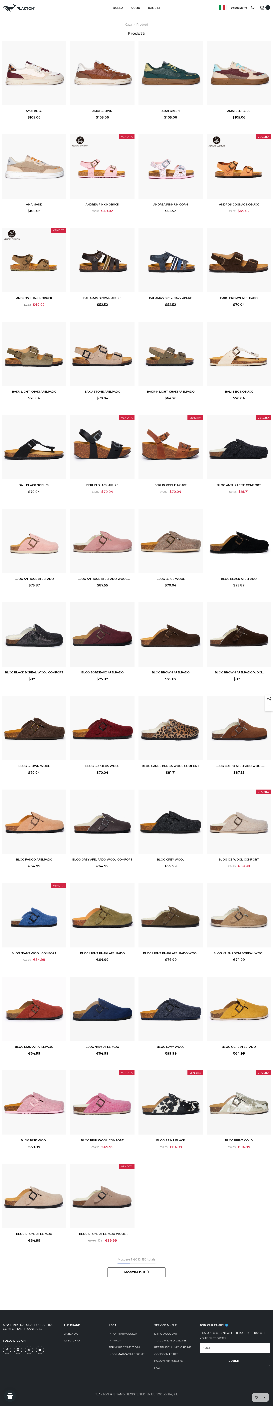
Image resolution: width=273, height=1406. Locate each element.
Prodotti (142, 24)
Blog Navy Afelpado (102, 1047)
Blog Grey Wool (170, 859)
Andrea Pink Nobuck (102, 204)
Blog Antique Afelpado (34, 579)
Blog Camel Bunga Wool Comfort (170, 766)
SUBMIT (234, 1361)
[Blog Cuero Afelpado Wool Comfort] (239, 728)
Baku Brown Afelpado (239, 298)
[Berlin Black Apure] (102, 447)
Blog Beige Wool (170, 579)
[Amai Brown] (102, 73)
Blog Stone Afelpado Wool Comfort (102, 1234)
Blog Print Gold (239, 1140)
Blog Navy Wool (170, 1047)
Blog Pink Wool (34, 1140)
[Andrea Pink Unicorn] (170, 166)
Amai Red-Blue (238, 111)
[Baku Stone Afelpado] (102, 354)
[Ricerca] (253, 7)
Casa (128, 24)
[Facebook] (7, 1350)
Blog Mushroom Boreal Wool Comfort (238, 953)
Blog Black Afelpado (239, 579)
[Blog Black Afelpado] (239, 541)
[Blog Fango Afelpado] (34, 822)
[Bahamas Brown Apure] (102, 260)
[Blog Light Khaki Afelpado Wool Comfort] (170, 915)
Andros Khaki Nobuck (34, 298)
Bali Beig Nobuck (239, 391)
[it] (222, 7)
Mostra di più (136, 1272)
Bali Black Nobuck (34, 485)
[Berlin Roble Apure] (170, 447)
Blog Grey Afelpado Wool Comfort (102, 859)
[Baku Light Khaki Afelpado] (34, 354)
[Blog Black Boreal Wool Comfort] (34, 634)
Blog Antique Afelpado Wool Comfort (102, 579)
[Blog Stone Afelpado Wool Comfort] (102, 1196)
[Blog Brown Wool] (34, 728)
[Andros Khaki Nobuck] (34, 260)
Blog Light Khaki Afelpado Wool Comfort (170, 953)
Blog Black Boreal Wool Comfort (34, 672)
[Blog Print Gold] (239, 1102)
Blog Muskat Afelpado (34, 1047)
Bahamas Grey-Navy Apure (170, 298)
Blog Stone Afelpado (34, 1234)
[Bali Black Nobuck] (34, 447)
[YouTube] (40, 1350)
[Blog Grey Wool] (170, 822)
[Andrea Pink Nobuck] (102, 166)
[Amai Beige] (34, 73)
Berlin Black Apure (102, 485)
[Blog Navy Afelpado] (102, 1009)
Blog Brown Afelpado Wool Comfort (239, 673)
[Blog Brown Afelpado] (170, 634)
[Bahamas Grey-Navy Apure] (170, 260)
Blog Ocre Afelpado (239, 1047)
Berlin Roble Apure (170, 485)
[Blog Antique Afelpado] (34, 541)
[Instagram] (18, 1350)
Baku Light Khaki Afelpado (34, 391)
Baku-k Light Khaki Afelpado (170, 391)
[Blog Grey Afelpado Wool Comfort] (102, 822)
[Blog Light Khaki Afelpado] (102, 915)
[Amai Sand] (34, 166)
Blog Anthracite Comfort (239, 485)
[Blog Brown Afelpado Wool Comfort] (239, 634)
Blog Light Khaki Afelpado (102, 953)
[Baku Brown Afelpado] (239, 260)
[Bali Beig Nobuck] (239, 354)
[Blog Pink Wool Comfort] (102, 1102)
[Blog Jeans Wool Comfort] (34, 915)
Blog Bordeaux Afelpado (102, 672)
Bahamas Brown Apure (102, 298)
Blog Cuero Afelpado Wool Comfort (238, 766)
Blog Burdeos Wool (102, 766)
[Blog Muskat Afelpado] (34, 1009)
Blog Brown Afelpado (170, 672)
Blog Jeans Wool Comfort (34, 953)
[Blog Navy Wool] (170, 1009)
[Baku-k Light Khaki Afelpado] (170, 354)
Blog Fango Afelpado (34, 859)
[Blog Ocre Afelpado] (239, 1009)
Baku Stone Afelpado (102, 391)
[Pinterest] (29, 1350)
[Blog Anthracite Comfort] (239, 447)
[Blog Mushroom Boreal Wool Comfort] (239, 915)
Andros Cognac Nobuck (239, 204)
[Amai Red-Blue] (239, 73)
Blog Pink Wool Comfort (102, 1140)
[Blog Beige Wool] (170, 541)
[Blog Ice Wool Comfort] (239, 822)
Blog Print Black (170, 1140)
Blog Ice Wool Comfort (239, 859)
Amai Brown (102, 111)
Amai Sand (34, 204)
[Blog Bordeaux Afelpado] (102, 634)
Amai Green (170, 111)
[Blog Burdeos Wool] (102, 728)
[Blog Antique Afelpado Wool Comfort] (102, 541)
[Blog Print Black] (170, 1102)
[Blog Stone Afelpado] (34, 1196)
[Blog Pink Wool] (34, 1102)
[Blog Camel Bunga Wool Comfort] (170, 728)
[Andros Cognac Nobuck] (239, 166)
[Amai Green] (170, 73)
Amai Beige (34, 111)
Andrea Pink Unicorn (170, 204)
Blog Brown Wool (34, 766)
